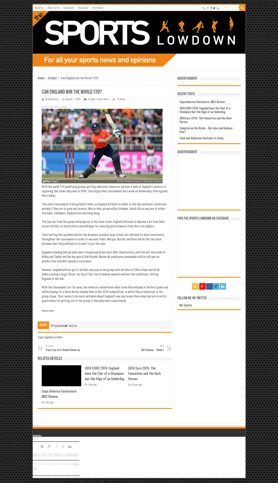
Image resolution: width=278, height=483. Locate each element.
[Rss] (203, 8)
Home (41, 78)
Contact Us (68, 7)
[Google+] (208, 8)
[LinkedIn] (218, 8)
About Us (39, 7)
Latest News (102, 99)
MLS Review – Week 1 (152, 348)
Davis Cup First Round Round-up (63, 348)
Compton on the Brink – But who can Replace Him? (206, 130)
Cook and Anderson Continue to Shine (201, 138)
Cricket (52, 78)
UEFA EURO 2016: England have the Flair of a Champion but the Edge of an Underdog (104, 373)
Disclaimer (83, 7)
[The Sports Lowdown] (139, 39)
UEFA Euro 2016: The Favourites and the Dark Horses (144, 373)
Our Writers (98, 7)
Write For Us (53, 7)
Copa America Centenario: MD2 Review (202, 101)
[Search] (242, 8)
